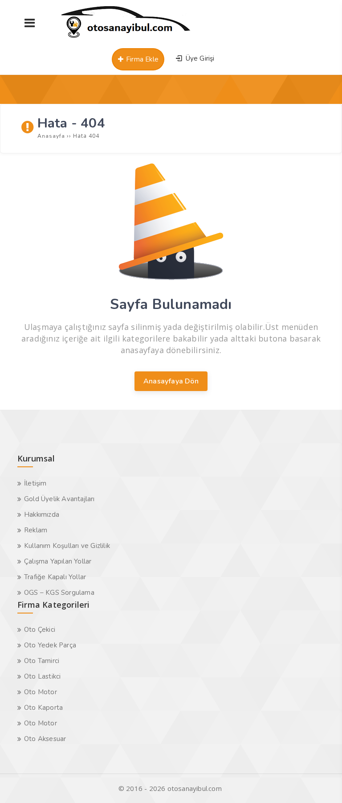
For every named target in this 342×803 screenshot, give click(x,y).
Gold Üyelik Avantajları (59, 498)
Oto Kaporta (43, 707)
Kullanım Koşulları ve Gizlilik (67, 545)
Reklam (35, 530)
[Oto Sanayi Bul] (126, 37)
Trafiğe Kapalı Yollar (55, 576)
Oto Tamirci (41, 660)
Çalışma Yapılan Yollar (57, 561)
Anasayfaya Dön (171, 381)
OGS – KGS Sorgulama (59, 592)
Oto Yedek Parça (50, 645)
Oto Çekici (39, 629)
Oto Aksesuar (45, 738)
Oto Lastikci (42, 676)
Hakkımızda (41, 514)
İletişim (35, 483)
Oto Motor (40, 692)
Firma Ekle (141, 59)
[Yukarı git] (322, 783)
